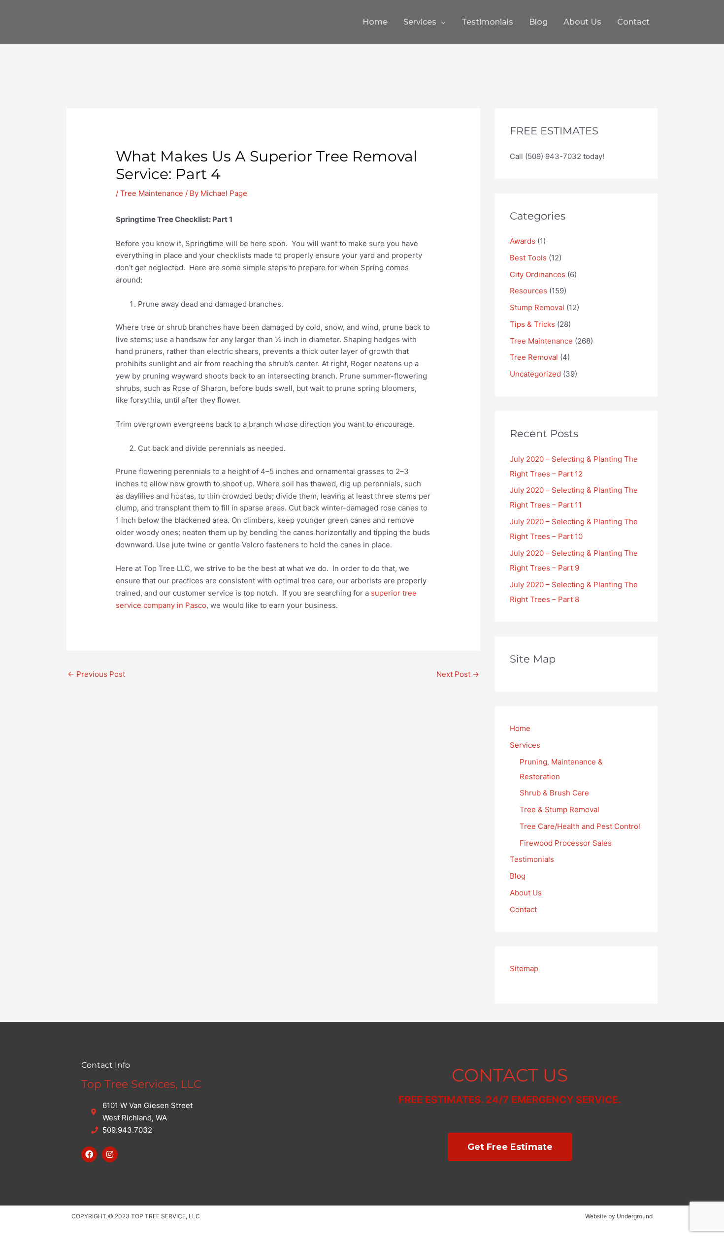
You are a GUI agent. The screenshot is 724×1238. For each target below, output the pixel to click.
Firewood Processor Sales (566, 843)
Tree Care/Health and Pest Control (580, 826)
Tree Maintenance (151, 193)
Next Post (457, 674)
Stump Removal (537, 307)
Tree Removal (534, 357)
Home (375, 22)
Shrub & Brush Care (554, 792)
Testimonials (487, 22)
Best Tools (528, 257)
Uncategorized (535, 374)
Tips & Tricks (532, 324)
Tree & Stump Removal (559, 809)
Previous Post (96, 674)
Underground (635, 1216)
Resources (528, 290)
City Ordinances (537, 274)
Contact (633, 22)
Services (419, 22)
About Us (582, 22)
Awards (522, 241)
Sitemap (524, 968)
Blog (538, 22)
